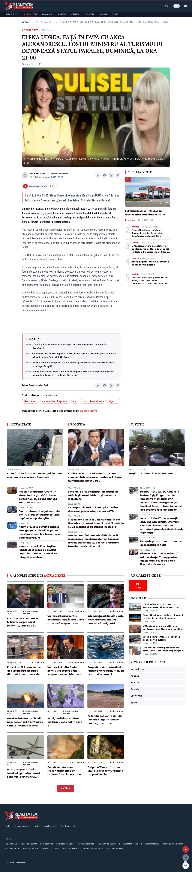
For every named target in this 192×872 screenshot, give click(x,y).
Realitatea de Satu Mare (93, 848)
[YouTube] (185, 6)
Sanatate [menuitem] (89, 14)
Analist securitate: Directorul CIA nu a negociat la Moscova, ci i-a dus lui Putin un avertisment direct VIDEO (95, 477)
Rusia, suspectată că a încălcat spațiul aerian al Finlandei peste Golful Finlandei (23, 775)
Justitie (135, 258)
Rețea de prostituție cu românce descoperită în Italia (150, 263)
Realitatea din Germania (173, 844)
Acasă (27, 22)
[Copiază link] (98, 175)
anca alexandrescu (93, 401)
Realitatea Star (46, 844)
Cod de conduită (68, 826)
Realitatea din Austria (65, 844)
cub (75, 401)
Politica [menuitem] (75, 14)
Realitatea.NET (11, 844)
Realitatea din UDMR (50, 848)
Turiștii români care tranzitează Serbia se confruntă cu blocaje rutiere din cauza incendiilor (65, 772)
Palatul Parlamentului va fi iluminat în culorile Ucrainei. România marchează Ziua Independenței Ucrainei (148, 235)
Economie (130, 220)
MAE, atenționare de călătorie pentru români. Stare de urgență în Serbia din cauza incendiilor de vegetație (151, 250)
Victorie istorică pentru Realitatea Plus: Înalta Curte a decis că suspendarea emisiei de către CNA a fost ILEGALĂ (65, 623)
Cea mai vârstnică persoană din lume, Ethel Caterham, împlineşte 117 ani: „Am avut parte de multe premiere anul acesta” (151, 282)
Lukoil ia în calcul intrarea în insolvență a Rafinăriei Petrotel (145, 212)
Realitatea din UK (12, 848)
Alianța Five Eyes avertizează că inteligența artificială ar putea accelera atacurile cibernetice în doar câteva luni (73, 373)
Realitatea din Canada (128, 844)
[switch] (176, 6)
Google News (88, 410)
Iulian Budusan (76, 611)
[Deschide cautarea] (167, 6)
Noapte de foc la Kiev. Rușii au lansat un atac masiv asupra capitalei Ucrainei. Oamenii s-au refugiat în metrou (39, 552)
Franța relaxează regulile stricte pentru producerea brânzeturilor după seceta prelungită (73, 364)
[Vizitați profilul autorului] (25, 175)
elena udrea (30, 401)
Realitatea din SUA (30, 848)
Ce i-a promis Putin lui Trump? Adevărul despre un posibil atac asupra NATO (93, 509)
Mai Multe (65, 788)
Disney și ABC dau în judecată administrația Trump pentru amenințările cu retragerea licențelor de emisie (159, 559)
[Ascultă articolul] (185, 849)
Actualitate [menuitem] (30, 14)
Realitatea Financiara (115, 848)
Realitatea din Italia (86, 844)
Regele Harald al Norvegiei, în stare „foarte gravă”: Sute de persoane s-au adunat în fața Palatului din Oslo (74, 355)
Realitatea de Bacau (71, 848)
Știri (37, 22)
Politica (135, 227)
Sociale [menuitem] (103, 14)
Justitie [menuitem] (61, 14)
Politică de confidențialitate (45, 826)
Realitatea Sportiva (29, 844)
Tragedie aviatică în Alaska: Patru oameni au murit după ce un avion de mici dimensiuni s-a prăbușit (105, 672)
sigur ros (113, 401)
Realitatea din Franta (54, 173)
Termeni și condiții (22, 826)
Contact (8, 826)
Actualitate (49, 22)
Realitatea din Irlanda (150, 844)
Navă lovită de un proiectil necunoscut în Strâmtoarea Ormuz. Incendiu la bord (25, 722)
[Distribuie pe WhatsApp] (111, 175)
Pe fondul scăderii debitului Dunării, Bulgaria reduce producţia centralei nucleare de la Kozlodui (104, 721)
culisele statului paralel (55, 401)
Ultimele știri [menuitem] (12, 14)
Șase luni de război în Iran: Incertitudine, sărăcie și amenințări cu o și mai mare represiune (93, 495)
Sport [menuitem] (115, 14)
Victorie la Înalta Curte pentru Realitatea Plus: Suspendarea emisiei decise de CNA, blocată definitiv (65, 672)
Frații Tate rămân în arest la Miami (151, 473)
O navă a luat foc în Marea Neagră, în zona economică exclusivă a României (70, 346)
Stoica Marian (117, 611)
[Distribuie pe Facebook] (104, 175)
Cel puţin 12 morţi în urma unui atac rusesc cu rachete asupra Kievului (105, 770)
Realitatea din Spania (107, 844)
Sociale (135, 242)
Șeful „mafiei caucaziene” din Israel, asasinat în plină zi (64, 722)
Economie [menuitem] (47, 14)
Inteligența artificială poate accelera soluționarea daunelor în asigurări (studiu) (105, 621)
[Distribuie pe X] (117, 175)
